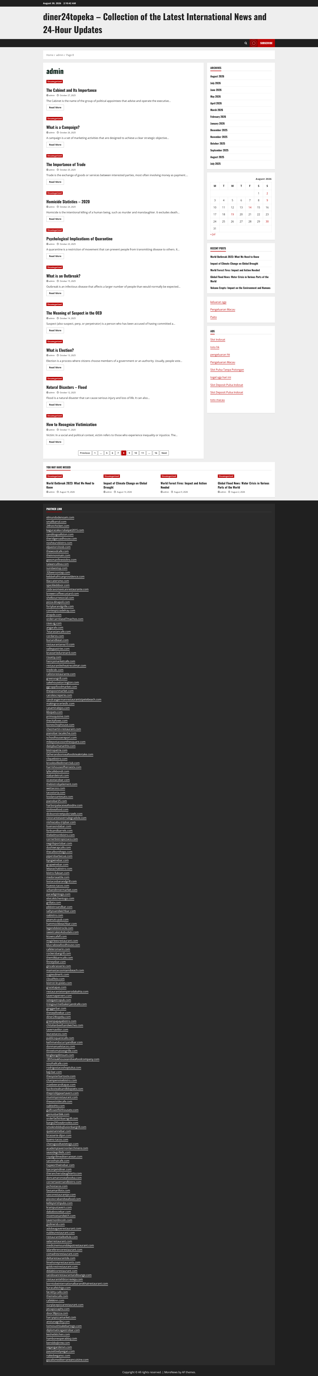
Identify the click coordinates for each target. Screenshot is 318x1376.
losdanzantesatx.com (59, 796)
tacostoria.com (55, 792)
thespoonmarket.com (60, 691)
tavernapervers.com (59, 995)
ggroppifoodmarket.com (61, 686)
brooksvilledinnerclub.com (63, 763)
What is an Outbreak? (63, 276)
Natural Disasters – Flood (66, 387)
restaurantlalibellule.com (62, 1237)
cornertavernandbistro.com (63, 1182)
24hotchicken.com (57, 526)
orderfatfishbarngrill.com (62, 1118)
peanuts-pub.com (57, 919)
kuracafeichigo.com (58, 1288)
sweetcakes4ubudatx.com (62, 932)
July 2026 (215, 83)
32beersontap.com (58, 572)
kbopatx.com (54, 712)
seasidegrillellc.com (58, 1152)
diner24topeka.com (58, 1017)
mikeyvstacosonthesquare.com (65, 742)
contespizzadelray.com (60, 610)
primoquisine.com (57, 716)
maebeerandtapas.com (61, 1084)
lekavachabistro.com (59, 868)
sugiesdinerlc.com (57, 974)
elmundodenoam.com (60, 517)
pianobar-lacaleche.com (61, 733)
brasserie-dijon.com (58, 1135)
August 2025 (217, 157)
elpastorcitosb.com (58, 547)
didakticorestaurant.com (61, 1271)
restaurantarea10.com (60, 644)
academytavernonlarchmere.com (67, 1148)
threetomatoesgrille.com (62, 1051)
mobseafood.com (57, 809)
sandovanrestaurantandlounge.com (69, 1275)
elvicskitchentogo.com (60, 898)
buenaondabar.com (58, 826)
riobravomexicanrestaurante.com (67, 589)
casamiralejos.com (58, 708)
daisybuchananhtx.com (61, 746)
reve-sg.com (54, 623)
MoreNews (171, 1372)
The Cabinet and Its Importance (71, 90)
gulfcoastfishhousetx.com (62, 1110)
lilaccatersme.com (57, 581)
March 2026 (216, 110)
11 (142, 452)
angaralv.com (54, 627)
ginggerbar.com (56, 1008)
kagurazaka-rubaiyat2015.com (65, 530)
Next (164, 452)
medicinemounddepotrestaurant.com (70, 1245)
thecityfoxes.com (57, 720)
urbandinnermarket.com (61, 890)
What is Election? (60, 350)
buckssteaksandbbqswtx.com (64, 1089)
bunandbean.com (57, 640)
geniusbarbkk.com (57, 1114)
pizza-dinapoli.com (58, 602)
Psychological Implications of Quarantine (79, 238)
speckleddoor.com (58, 585)
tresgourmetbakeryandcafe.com (66, 1004)
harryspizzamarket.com (61, 1317)
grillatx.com (53, 902)
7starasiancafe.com (58, 631)
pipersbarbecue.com (59, 856)
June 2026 (216, 90)
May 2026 (215, 96)
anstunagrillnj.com (58, 1321)
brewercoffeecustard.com (62, 593)
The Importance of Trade (65, 164)
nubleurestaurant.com (60, 1232)
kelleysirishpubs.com (59, 1203)
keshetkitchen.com (58, 1334)
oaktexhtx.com (55, 1106)
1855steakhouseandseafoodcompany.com (72, 1059)
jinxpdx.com (53, 615)
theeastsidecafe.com (59, 1101)
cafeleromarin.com (58, 949)
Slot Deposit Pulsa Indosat (226, 385)
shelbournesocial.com (60, 598)
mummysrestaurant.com (62, 1097)
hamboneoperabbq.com (61, 1338)
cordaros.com (55, 636)
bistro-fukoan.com (57, 873)
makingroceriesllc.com (60, 703)
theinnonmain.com (58, 555)
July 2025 (215, 164)
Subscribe (266, 43)
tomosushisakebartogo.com (64, 1326)
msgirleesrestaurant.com (62, 941)
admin (52, 95)
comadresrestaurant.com (62, 1254)
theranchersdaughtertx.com (64, 1173)
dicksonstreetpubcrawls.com (64, 814)
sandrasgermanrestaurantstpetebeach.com (73, 699)
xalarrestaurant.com (59, 1241)
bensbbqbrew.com (58, 1343)
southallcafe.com (57, 1063)
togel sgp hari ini (220, 377)
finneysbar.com (56, 962)
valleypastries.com (58, 648)
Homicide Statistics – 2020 (68, 201)
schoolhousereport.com (61, 737)
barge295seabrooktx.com (62, 1122)
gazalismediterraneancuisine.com (67, 1359)
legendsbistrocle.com (59, 928)
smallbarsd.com (56, 521)
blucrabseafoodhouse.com (63, 945)
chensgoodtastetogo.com (62, 1144)
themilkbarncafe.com (59, 957)
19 (232, 214)
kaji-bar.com (54, 1072)
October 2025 (217, 143)
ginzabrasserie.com (58, 966)
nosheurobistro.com (59, 543)
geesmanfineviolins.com (61, 559)
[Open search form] (246, 43)
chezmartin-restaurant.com (63, 729)
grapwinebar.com (57, 864)
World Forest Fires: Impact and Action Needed (235, 270)
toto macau (217, 400)
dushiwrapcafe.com (58, 847)
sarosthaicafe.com (57, 1160)
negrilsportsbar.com (59, 843)
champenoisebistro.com (61, 1080)
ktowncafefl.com (56, 936)
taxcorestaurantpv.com (61, 1194)
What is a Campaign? (63, 127)
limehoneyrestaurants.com (63, 1262)
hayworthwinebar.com (60, 1165)
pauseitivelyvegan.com (60, 1351)
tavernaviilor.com (57, 1029)
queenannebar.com (58, 1131)
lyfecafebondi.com (57, 771)
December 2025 (218, 130)
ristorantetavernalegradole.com (66, 818)
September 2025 (219, 150)
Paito (213, 317)
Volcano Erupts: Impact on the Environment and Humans (240, 288)
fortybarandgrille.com (60, 606)
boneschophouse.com (60, 725)
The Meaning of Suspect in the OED (74, 313)
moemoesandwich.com (61, 1216)
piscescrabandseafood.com (63, 1199)
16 (156, 452)
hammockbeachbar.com (61, 923)
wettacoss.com (55, 788)
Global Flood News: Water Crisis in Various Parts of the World (243, 485)
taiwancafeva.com (57, 564)
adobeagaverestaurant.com (63, 1228)
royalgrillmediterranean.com (64, 1156)
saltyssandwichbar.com (61, 911)
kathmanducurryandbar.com (64, 1042)
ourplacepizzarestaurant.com (64, 1305)
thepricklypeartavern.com (62, 1093)
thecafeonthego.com (59, 852)
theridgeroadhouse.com (61, 538)
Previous (85, 452)
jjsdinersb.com (55, 1224)
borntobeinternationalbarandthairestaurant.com (77, 1283)
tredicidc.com (54, 670)
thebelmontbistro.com (60, 835)
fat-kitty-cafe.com (57, 1292)
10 (135, 452)
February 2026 (218, 117)
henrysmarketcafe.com (60, 661)
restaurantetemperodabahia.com (67, 991)
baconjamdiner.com (59, 1169)
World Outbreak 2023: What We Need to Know (234, 257)
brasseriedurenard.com (61, 653)
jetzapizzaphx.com (58, 1309)
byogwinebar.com (57, 860)
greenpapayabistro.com (61, 1021)
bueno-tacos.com (57, 1139)
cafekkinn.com (55, 1300)
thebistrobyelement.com (61, 784)
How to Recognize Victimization (71, 424)
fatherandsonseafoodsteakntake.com (69, 754)
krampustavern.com (59, 1207)
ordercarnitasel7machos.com (64, 619)
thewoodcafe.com (57, 551)
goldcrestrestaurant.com (62, 1266)
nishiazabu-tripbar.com (61, 822)
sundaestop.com (56, 568)
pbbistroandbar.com (59, 907)
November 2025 (218, 137)
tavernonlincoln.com (59, 1220)
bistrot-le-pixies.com (59, 983)
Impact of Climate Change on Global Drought (234, 263)
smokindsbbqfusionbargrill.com (66, 1127)
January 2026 (217, 123)
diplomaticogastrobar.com (63, 1330)
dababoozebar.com (58, 1211)
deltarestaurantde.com (60, 1258)
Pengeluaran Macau (222, 309)
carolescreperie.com (59, 695)
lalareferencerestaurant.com (64, 1249)
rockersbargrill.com (58, 953)
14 (249, 207)
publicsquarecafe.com (60, 1038)
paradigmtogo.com (58, 894)
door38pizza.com (57, 1313)
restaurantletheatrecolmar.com (66, 665)
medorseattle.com (57, 877)
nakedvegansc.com (58, 1355)
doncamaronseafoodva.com (64, 1178)
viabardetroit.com (57, 775)
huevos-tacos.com (57, 885)
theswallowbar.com (58, 1012)
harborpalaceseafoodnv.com (64, 805)
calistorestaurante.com (61, 674)
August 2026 (217, 76)
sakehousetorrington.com (62, 682)
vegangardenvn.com (59, 1347)
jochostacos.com (57, 1186)
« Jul (212, 234)
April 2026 (216, 103)
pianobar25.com (56, 801)
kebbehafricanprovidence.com (65, 576)
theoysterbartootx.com (61, 1076)
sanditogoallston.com (60, 534)
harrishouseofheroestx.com (63, 767)
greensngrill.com (56, 678)
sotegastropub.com (58, 1000)
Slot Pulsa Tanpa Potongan (227, 369)
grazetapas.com (56, 987)
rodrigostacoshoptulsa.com (63, 1067)
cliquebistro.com (56, 758)
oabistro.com (54, 915)
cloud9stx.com (55, 979)
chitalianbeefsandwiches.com (64, 1025)
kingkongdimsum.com (60, 1055)
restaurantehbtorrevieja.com (64, 1279)
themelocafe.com (57, 1296)
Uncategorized (54, 81)
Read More (56, 108)
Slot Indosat (217, 339)
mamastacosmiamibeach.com (65, 970)
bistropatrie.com (56, 750)
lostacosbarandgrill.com (61, 881)
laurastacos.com (56, 1034)
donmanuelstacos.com (60, 1046)
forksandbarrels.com (59, 830)
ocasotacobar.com (58, 780)
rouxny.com (53, 657)
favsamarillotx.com (58, 1190)
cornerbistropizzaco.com (62, 839)
